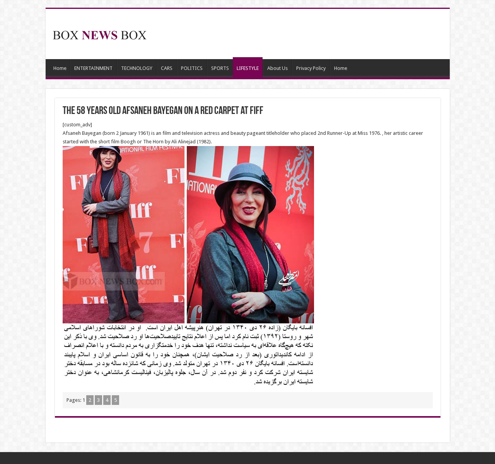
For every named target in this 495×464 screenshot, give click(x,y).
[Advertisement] (303, 34)
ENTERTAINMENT (93, 68)
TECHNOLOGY (136, 68)
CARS (166, 68)
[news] (99, 33)
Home (60, 68)
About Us (277, 68)
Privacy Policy (311, 68)
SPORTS (220, 68)
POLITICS (192, 68)
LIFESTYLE (248, 68)
